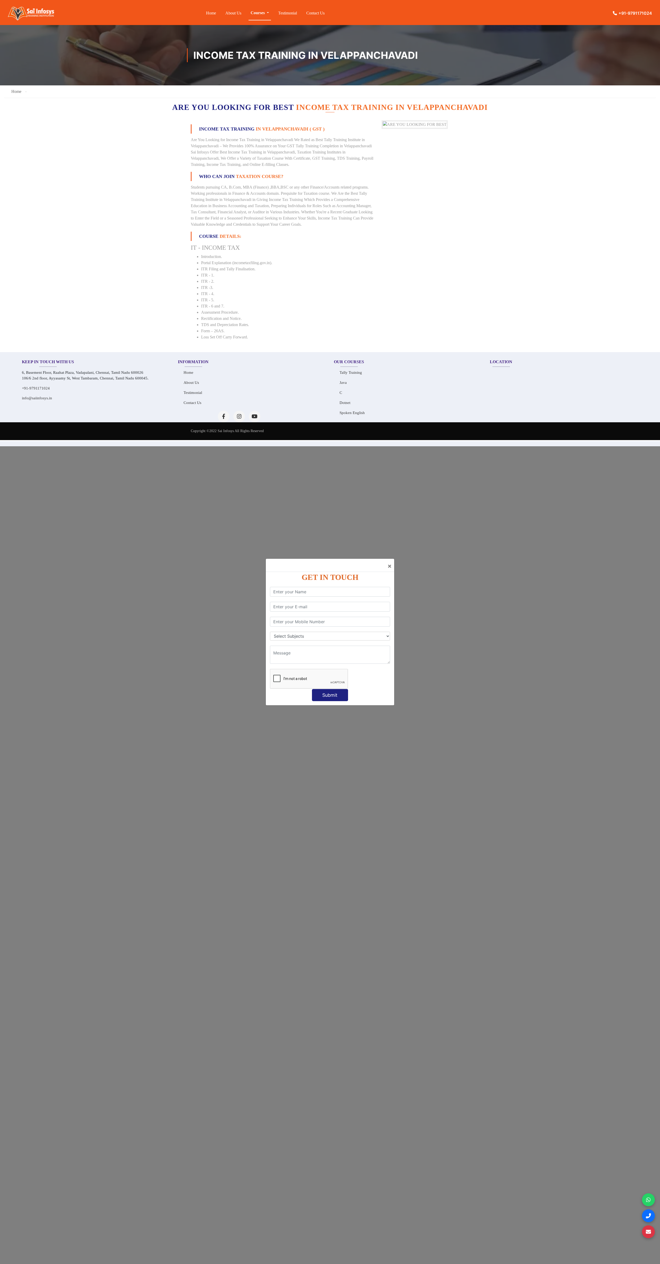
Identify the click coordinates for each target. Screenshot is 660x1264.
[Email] (648, 1231)
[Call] (648, 1215)
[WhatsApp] (648, 1199)
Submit (329, 695)
